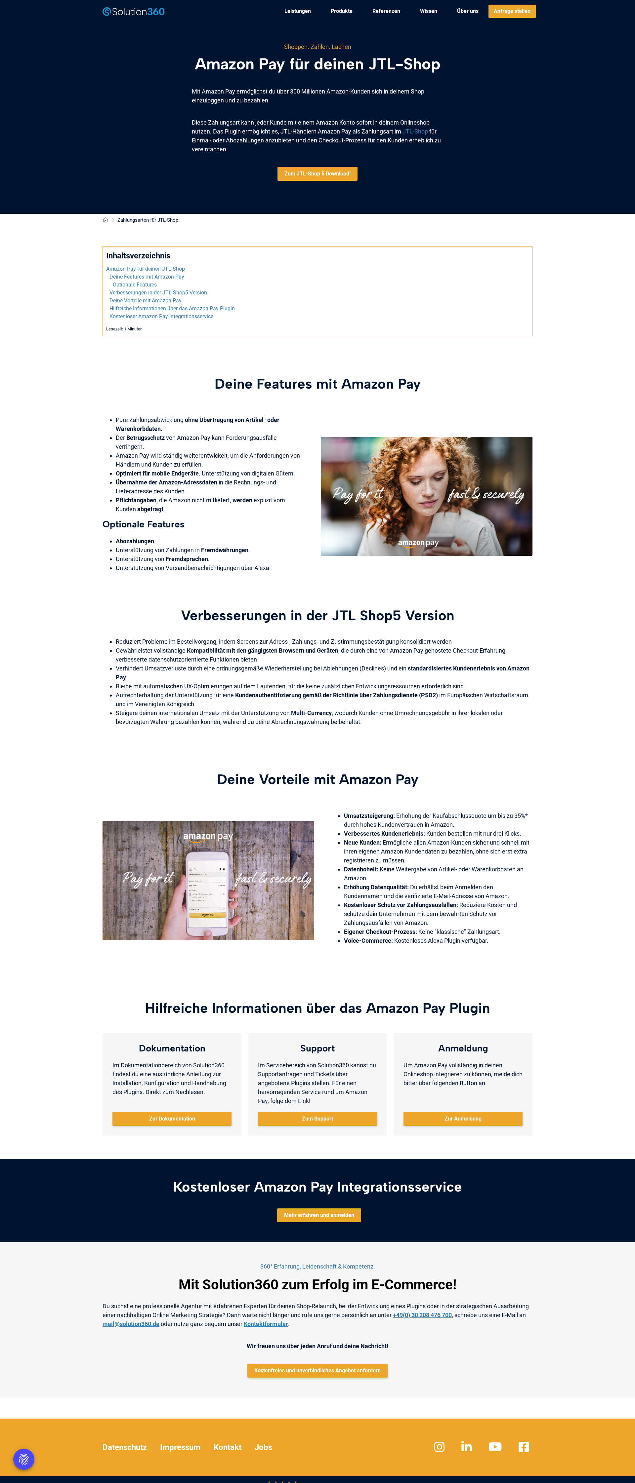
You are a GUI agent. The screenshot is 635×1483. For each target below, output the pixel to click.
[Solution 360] (134, 11)
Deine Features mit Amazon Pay (146, 277)
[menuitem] (298, 11)
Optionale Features (135, 285)
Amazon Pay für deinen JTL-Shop (145, 269)
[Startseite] (105, 220)
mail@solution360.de (131, 1323)
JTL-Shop (415, 131)
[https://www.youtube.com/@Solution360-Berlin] (496, 1447)
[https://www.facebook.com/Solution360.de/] (525, 1447)
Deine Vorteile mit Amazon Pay (145, 300)
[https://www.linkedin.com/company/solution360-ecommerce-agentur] (467, 1447)
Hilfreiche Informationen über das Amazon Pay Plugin (172, 308)
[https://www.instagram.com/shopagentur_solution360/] (440, 1447)
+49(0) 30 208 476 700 (422, 1315)
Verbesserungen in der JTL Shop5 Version (158, 292)
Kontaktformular (266, 1323)
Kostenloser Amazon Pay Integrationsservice (161, 316)
